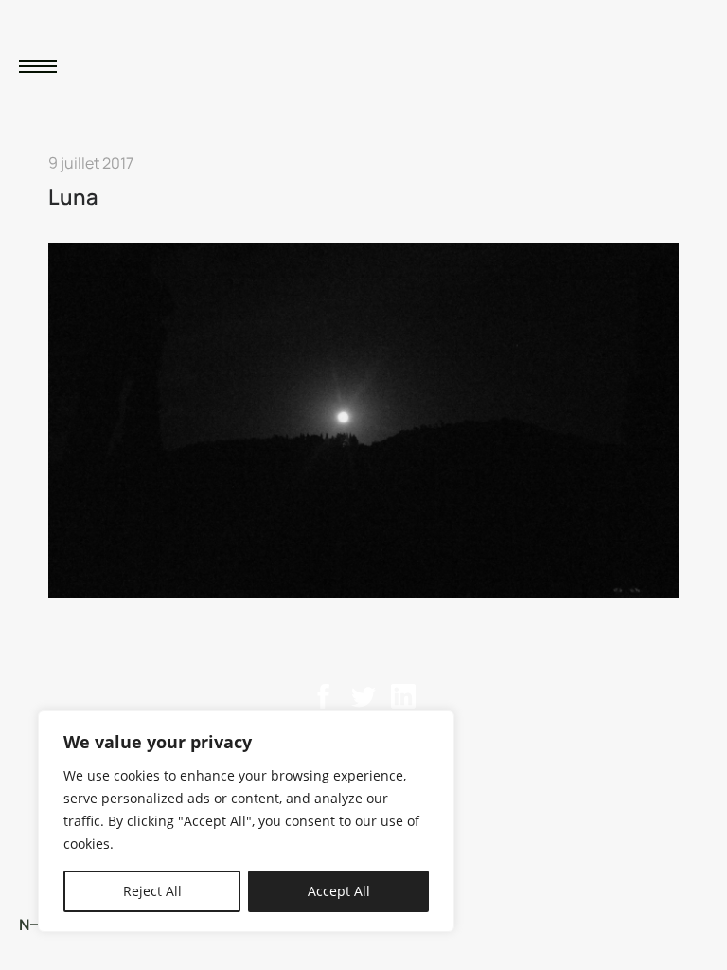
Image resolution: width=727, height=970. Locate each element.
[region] (246, 821)
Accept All (339, 891)
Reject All (152, 891)
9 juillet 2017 (90, 163)
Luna (73, 197)
